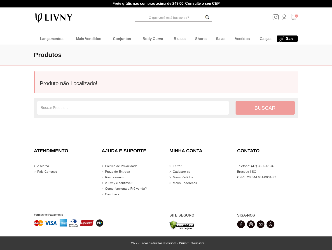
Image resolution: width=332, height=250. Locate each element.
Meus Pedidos (183, 177)
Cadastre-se (181, 171)
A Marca (43, 166)
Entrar (177, 166)
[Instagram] (276, 19)
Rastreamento (115, 177)
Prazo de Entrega (117, 171)
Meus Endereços (185, 183)
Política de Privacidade (121, 166)
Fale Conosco (47, 171)
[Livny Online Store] (54, 17)
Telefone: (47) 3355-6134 (255, 166)
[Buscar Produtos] (207, 17)
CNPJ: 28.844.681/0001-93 (256, 177)
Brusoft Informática (191, 243)
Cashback (112, 194)
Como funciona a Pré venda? (126, 188)
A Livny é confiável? (119, 183)
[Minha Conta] (284, 19)
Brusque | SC (246, 171)
